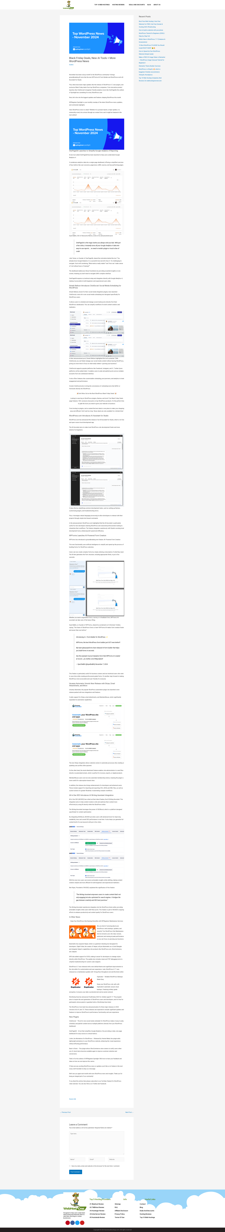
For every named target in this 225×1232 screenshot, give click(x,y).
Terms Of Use (119, 1217)
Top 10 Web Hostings (102, 5)
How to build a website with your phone (151, 30)
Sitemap (118, 1204)
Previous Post (65, 1112)
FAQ (116, 1207)
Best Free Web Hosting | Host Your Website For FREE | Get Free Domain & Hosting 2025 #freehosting (151, 24)
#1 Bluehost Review (97, 1204)
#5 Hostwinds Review (97, 1217)
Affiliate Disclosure (121, 1211)
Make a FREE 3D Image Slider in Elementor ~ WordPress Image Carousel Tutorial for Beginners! (152, 60)
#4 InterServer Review (97, 1214)
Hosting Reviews (118, 5)
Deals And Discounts (137, 5)
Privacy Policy (120, 1214)
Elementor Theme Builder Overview (149, 66)
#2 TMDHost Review (97, 1207)
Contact (143, 1204)
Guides (71, 64)
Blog (149, 5)
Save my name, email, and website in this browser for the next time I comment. (96, 1166)
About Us (157, 5)
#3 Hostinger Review (97, 1211)
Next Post (129, 1112)
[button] (119, 5)
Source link (72, 1099)
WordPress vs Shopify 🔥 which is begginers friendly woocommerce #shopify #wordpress (149, 72)
